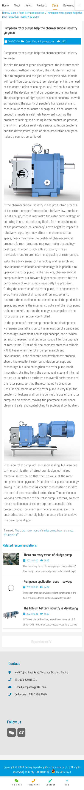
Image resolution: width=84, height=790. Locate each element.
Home (5, 13)
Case (13, 13)
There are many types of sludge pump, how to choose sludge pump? (47, 557)
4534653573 (63, 772)
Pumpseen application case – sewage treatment (47, 583)
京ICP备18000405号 (36, 772)
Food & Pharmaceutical (32, 13)
